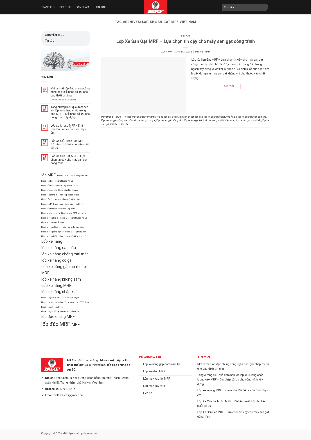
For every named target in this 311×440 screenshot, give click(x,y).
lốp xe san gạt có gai (70, 297)
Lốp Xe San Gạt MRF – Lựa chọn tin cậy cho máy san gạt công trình (69, 159)
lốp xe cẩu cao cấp (49, 190)
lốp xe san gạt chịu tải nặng (252, 116)
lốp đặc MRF (55, 324)
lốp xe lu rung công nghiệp (52, 232)
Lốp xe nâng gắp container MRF (64, 269)
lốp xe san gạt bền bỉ (167, 116)
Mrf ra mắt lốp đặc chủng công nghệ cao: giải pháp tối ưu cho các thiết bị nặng (70, 92)
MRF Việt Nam (202, 52)
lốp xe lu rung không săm (76, 232)
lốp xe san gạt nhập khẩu (52, 307)
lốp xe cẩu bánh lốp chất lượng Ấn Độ (57, 181)
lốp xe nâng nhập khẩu (60, 291)
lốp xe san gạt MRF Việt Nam (76, 302)
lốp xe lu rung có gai (76, 227)
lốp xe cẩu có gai (72, 195)
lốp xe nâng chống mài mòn (65, 254)
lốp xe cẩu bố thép (71, 185)
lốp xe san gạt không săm (52, 302)
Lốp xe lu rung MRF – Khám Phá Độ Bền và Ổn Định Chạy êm (68, 129)
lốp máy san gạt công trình (142, 116)
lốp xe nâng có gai (57, 260)
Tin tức (101, 7)
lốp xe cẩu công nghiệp (50, 199)
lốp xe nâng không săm (61, 279)
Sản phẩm (82, 7)
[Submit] (265, 7)
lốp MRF (48, 175)
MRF (76, 324)
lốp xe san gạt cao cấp (50, 297)
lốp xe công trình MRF (80, 176)
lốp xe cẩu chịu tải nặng (68, 190)
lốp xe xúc (75, 311)
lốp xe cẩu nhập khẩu (73, 204)
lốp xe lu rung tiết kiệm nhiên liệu (73, 236)
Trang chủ (48, 7)
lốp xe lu (71, 209)
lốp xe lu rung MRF (49, 236)
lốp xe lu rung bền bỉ (49, 218)
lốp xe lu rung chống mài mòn (53, 227)
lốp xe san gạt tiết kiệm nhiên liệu (55, 311)
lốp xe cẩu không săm (71, 199)
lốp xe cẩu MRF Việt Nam (52, 204)
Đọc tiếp (231, 86)
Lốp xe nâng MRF (56, 285)
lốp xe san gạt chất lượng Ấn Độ (220, 116)
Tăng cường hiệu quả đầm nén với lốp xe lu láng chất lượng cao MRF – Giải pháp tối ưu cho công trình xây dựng (70, 112)
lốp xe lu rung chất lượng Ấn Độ (73, 218)
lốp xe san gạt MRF (194, 120)
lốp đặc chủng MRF (58, 316)
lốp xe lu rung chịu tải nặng (52, 222)
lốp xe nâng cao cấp (58, 247)
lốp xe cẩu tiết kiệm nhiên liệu (53, 209)
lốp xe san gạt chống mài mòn (117, 120)
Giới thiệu (66, 7)
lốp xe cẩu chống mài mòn (52, 195)
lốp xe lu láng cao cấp (50, 213)
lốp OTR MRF (63, 176)
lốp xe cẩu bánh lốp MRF (51, 185)
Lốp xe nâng (51, 241)
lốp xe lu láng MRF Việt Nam (73, 213)
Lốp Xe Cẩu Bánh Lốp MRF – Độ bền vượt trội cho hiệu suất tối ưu (70, 144)
